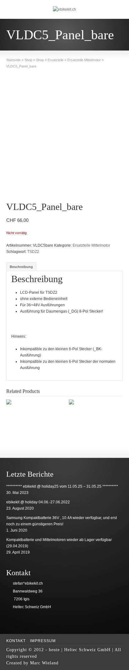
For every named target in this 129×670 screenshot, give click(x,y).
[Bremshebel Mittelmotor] (37, 402)
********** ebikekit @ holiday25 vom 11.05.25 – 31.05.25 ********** (62, 486)
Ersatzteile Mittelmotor (91, 245)
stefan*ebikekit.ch (28, 583)
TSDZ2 (33, 251)
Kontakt (16, 641)
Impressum (43, 641)
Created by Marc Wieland (32, 663)
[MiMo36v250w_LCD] (64, 136)
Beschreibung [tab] (21, 267)
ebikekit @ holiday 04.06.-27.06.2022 (38, 502)
